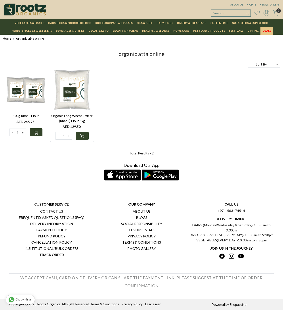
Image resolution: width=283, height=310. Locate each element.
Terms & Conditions (141, 242)
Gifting (253, 30)
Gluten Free (219, 23)
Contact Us (51, 211)
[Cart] (36, 132)
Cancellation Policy (51, 242)
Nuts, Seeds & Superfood (250, 23)
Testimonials (141, 230)
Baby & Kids (165, 23)
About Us (142, 211)
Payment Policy (51, 230)
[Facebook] (222, 256)
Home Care (181, 30)
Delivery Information (51, 223)
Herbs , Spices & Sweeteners (32, 30)
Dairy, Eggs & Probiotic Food (69, 23)
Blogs (141, 217)
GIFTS (252, 4)
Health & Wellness (155, 30)
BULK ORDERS (270, 4)
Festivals (236, 30)
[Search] (247, 13)
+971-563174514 (231, 211)
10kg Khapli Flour (26, 116)
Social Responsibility (141, 223)
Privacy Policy (142, 236)
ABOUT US (236, 4)
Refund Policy (51, 236)
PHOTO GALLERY (141, 248)
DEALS (267, 30)
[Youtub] (241, 256)
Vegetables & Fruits (29, 23)
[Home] (25, 9)
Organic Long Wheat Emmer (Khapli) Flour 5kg (72, 118)
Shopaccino (238, 304)
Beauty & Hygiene (125, 30)
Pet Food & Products (209, 30)
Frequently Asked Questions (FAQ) (51, 217)
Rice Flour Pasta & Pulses (114, 23)
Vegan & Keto (99, 30)
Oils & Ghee (145, 23)
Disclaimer (153, 304)
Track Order (51, 254)
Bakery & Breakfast (191, 23)
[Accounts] (266, 13)
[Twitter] (231, 256)
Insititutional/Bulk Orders (51, 248)
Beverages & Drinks (70, 30)
